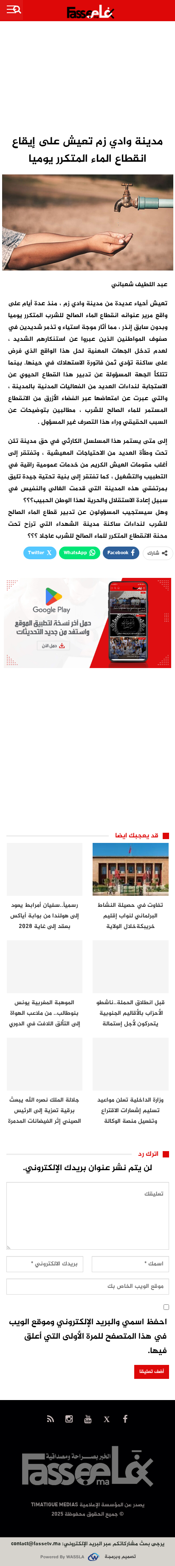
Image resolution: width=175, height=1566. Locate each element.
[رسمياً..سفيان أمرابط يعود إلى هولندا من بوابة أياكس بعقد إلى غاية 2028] (45, 869)
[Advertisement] (87, 79)
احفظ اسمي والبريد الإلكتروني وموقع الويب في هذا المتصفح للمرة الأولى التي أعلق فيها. (88, 1336)
